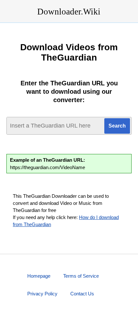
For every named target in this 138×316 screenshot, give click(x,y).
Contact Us (82, 293)
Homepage (38, 276)
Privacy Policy (42, 293)
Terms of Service (81, 276)
